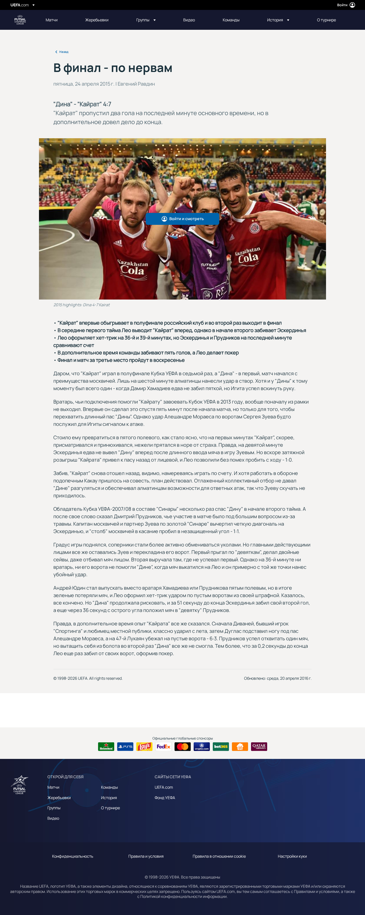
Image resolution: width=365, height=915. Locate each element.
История (109, 797)
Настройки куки (292, 856)
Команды (109, 787)
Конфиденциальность (72, 856)
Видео (53, 818)
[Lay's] (144, 746)
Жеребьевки (59, 797)
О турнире (110, 808)
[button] (146, 20)
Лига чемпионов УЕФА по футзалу (20, 20)
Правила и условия (146, 856)
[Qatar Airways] (259, 746)
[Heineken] (106, 746)
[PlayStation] (125, 746)
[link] (51, 20)
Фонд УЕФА (165, 797)
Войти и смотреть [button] (186, 218)
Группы (54, 808)
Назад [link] (63, 52)
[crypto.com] (202, 746)
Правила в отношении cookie (219, 856)
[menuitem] (59, 20)
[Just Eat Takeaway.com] (240, 746)
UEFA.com (164, 787)
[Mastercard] (183, 746)
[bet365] (221, 746)
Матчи (53, 787)
